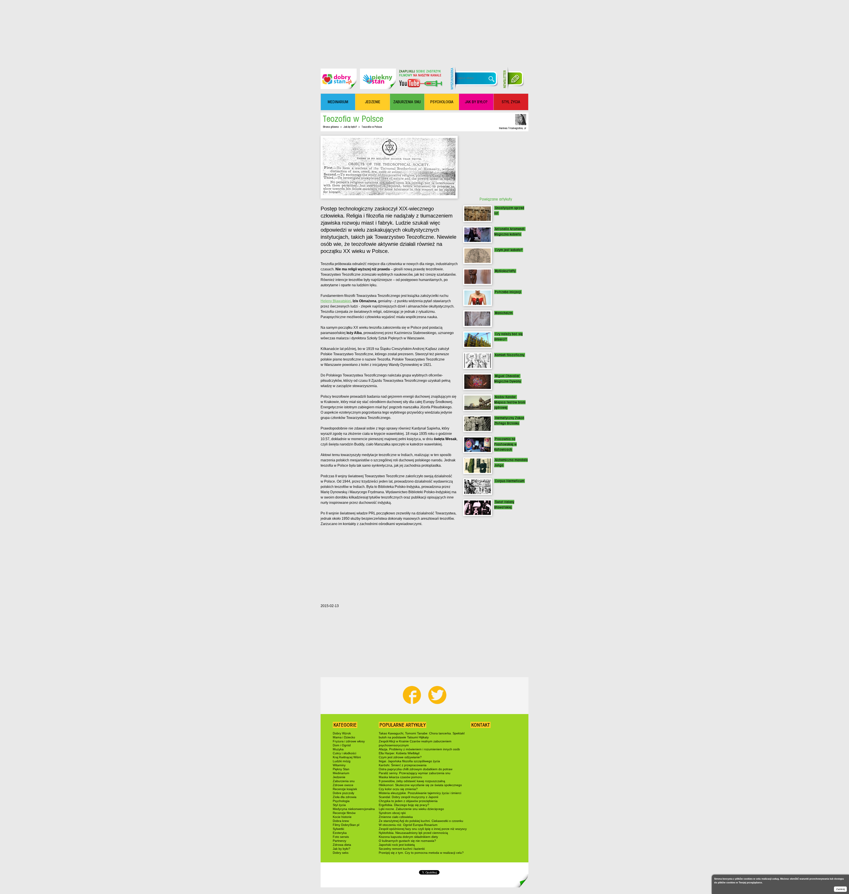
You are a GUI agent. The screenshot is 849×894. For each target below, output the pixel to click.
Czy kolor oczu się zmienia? (398, 789)
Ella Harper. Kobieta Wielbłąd (399, 753)
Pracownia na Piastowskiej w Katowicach (505, 444)
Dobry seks (340, 852)
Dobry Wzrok (342, 733)
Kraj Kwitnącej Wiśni (347, 757)
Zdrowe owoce (343, 785)
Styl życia (339, 805)
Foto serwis (341, 837)
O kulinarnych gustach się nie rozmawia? (407, 840)
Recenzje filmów (344, 813)
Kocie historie (342, 817)
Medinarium (341, 773)
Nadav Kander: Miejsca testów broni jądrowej (510, 402)
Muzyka (338, 749)
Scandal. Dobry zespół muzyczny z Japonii (408, 797)
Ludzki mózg (341, 761)
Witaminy (339, 765)
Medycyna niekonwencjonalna (354, 809)
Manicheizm (503, 313)
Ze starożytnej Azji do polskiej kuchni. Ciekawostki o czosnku (421, 821)
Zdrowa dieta (342, 844)
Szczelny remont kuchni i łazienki (402, 848)
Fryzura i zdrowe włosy (349, 741)
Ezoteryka (340, 833)
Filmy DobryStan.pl (346, 825)
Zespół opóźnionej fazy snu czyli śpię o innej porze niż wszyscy (423, 829)
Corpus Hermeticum (509, 481)
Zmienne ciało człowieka (396, 817)
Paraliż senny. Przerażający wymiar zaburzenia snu (414, 773)
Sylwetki (338, 829)
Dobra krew (341, 821)
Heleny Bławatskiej (336, 301)
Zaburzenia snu (344, 781)
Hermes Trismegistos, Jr (512, 128)
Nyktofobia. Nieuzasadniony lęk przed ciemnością (413, 833)
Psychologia (341, 801)
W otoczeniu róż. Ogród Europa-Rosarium (408, 825)
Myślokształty (505, 271)
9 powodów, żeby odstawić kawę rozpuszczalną (412, 781)
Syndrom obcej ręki (392, 813)
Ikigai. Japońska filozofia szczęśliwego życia (409, 761)
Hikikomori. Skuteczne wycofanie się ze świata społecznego (420, 785)
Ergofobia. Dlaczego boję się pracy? (404, 805)
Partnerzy (339, 840)
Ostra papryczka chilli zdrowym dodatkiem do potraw (415, 769)
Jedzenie (339, 777)
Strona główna (331, 126)
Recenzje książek (345, 789)
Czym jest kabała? (508, 250)
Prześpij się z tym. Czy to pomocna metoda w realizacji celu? (421, 852)
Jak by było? (350, 126)
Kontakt (480, 725)
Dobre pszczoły (343, 793)
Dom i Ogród (342, 745)
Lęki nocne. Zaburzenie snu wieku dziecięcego (411, 809)
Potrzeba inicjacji (508, 292)
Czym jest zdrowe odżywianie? (400, 757)
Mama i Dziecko (344, 737)
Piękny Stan (341, 769)
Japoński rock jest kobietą (397, 844)
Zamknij (840, 889)
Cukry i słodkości (344, 753)
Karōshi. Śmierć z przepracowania (402, 765)
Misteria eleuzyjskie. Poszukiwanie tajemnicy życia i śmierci (420, 793)
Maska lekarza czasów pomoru (400, 777)
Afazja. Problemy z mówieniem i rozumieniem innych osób (419, 749)
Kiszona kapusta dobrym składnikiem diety (408, 837)
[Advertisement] (424, 31)
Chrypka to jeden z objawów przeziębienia (408, 801)
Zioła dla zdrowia (344, 797)
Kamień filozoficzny (509, 355)
